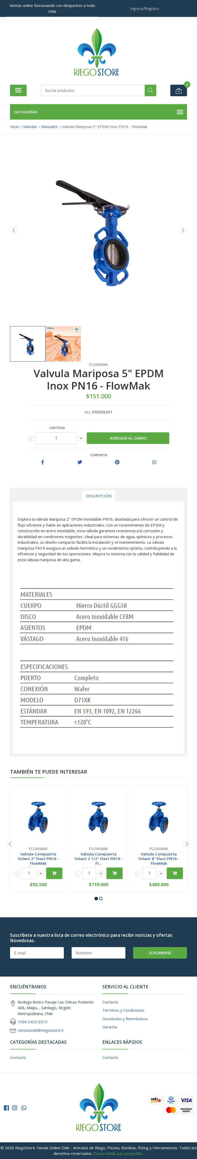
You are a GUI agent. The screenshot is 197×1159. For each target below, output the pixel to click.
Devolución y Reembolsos (125, 1018)
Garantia (109, 1026)
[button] (96, 898)
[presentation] (14, 230)
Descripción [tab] (98, 495)
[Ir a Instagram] (14, 1108)
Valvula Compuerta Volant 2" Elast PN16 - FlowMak (38, 858)
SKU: (87, 412)
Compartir (98, 455)
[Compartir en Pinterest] (117, 462)
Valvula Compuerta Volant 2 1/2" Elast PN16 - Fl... (98, 858)
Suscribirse (160, 952)
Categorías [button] (25, 111)
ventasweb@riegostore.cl (40, 1030)
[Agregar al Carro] (54, 873)
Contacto (110, 1002)
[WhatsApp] (23, 1108)
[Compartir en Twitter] (79, 462)
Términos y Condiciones (123, 1010)
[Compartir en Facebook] (42, 462)
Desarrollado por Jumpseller (118, 1153)
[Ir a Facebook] (6, 1108)
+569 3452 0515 (32, 1021)
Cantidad (57, 428)
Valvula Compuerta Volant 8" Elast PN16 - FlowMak (158, 858)
